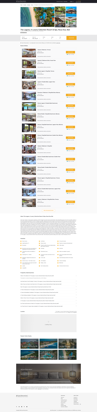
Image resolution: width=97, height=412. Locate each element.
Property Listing (63, 405)
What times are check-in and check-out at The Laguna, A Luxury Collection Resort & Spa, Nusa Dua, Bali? (41, 284)
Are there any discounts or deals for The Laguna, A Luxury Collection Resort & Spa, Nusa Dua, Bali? (40, 303)
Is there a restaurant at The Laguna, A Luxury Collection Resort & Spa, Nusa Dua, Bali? (37, 289)
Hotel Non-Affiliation (64, 406)
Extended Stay (76, 402)
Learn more (58, 42)
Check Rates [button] (70, 52)
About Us (62, 397)
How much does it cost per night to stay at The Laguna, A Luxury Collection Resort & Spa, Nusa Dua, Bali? (41, 281)
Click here (39, 389)
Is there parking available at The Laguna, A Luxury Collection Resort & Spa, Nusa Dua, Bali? (38, 295)
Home (21, 4)
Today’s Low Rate (71, 54)
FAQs (62, 398)
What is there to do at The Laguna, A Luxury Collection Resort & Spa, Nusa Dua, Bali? (37, 298)
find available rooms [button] (49, 210)
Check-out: (34, 37)
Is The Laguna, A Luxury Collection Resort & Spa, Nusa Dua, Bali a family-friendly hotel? (37, 300)
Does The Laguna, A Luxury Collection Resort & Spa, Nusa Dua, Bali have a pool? (36, 286)
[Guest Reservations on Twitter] (19, 406)
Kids (60, 37)
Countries (24, 4)
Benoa (32, 4)
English (71, 1)
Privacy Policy (63, 402)
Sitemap (62, 404)
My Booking (65, 1)
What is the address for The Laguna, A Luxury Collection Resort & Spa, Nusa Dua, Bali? (37, 275)
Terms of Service (63, 401)
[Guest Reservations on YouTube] (26, 406)
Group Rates (76, 400)
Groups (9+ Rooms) (60, 1)
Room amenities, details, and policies (44, 56)
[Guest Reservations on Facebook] (17, 406)
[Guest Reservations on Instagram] (22, 406)
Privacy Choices (76, 404)
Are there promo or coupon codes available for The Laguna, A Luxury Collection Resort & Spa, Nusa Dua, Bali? (42, 306)
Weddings (75, 401)
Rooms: (44, 37)
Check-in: (23, 37)
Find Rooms (71, 38)
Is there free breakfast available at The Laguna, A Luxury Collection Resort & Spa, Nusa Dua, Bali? (39, 292)
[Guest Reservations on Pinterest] (24, 406)
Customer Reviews (64, 400)
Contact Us (75, 397)
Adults (52, 37)
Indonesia (28, 4)
